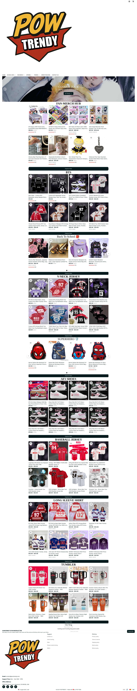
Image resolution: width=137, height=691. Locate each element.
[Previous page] (5, 89)
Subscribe (131, 631)
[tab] (66, 99)
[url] (13, 676)
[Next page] (132, 89)
